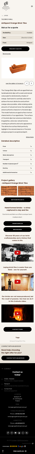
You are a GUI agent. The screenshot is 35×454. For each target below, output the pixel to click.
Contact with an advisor (15, 358)
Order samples (17, 223)
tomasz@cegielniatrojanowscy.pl (17, 416)
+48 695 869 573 (20, 423)
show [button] (30, 137)
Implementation (27, 443)
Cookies (14, 440)
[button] (27, 83)
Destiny (5, 168)
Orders (6, 379)
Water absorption (8, 155)
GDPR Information (22, 440)
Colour (5, 150)
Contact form (17, 329)
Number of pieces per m (10, 163)
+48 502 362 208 (20, 413)
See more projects (17, 199)
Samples (11, 379)
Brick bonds (7, 54)
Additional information (10, 172)
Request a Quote (15, 49)
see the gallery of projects (14, 83)
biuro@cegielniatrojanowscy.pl (17, 407)
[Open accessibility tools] (3, 451)
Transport (6, 159)
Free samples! (18, 451)
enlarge (6, 189)
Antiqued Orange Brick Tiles (17, 341)
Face (4, 146)
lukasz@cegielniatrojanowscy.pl (17, 426)
